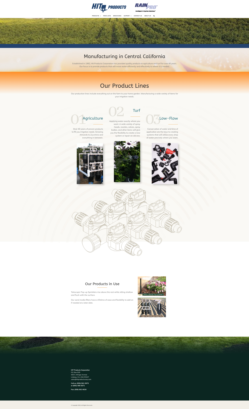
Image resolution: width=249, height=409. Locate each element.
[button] (154, 16)
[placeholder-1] (90, 144)
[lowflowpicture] (165, 144)
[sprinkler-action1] (127, 142)
